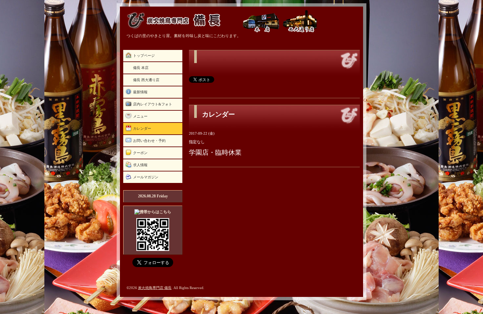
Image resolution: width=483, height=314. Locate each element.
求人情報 (140, 165)
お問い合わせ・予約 (149, 141)
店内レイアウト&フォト (152, 104)
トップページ (144, 55)
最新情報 (140, 92)
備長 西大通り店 (146, 80)
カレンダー (142, 128)
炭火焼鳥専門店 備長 (155, 288)
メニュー (140, 116)
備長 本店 (141, 68)
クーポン (140, 153)
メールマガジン (145, 177)
